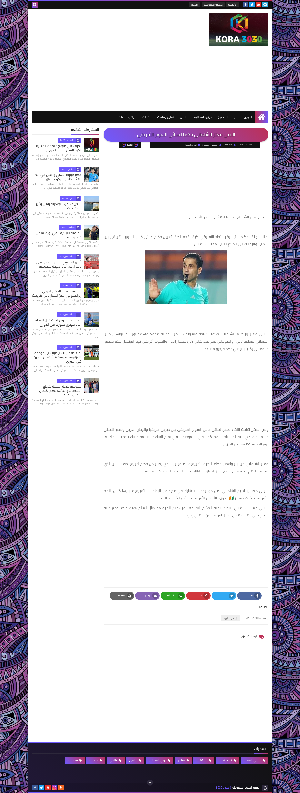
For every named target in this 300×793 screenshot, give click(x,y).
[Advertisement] (150, 80)
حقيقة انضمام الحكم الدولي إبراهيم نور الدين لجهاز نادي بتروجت (56, 293)
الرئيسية (232, 4)
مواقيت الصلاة (127, 117)
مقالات (146, 117)
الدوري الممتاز (243, 117)
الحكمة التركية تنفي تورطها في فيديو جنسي (58, 235)
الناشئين (223, 117)
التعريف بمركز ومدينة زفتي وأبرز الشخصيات (58, 206)
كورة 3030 (222, 787)
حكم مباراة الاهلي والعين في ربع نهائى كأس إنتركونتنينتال (58, 177)
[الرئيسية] (261, 117)
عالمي (184, 117)
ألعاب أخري (226, 760)
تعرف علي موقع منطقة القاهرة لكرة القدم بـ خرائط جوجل (58, 148)
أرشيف (194, 4)
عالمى (133, 760)
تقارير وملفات (165, 117)
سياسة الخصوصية (213, 4)
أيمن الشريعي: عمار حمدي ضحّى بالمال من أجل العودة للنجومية (58, 264)
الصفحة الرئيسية (211, 145)
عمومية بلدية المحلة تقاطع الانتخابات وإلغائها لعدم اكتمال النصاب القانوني (60, 390)
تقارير (182, 760)
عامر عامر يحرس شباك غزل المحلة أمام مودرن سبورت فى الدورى (58, 322)
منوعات (73, 760)
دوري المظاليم (203, 117)
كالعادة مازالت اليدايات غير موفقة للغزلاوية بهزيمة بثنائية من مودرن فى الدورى (57, 357)
